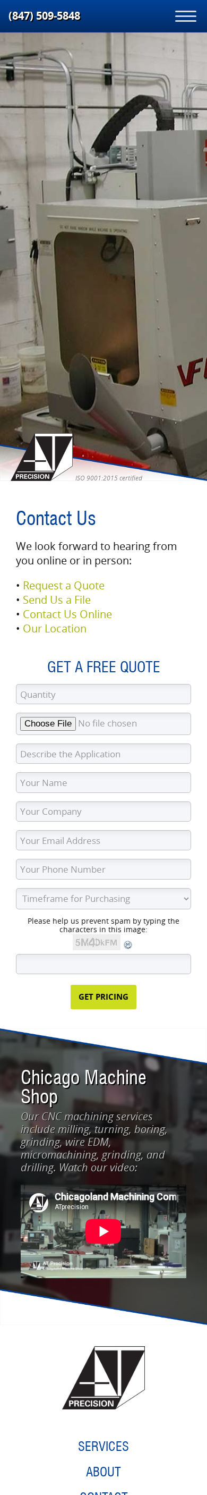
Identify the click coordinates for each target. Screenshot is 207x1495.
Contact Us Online (67, 614)
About (103, 1472)
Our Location (55, 628)
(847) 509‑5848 (44, 16)
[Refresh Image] (128, 947)
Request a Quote (64, 585)
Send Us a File (57, 600)
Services (103, 1446)
